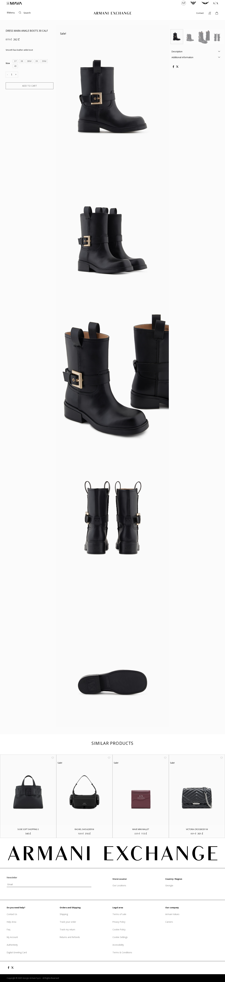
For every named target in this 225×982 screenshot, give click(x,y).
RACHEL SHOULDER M (84, 829)
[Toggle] (219, 51)
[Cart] (216, 13)
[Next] (218, 38)
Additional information (182, 57)
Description (177, 51)
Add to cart (29, 85)
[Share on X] (177, 66)
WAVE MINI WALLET (140, 829)
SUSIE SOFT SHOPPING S (28, 829)
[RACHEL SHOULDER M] (84, 790)
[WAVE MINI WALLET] (141, 790)
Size (8, 63)
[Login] (209, 13)
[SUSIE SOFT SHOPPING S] (28, 790)
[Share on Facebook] (173, 66)
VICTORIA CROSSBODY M (197, 829)
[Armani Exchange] (112, 13)
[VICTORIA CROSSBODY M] (197, 790)
